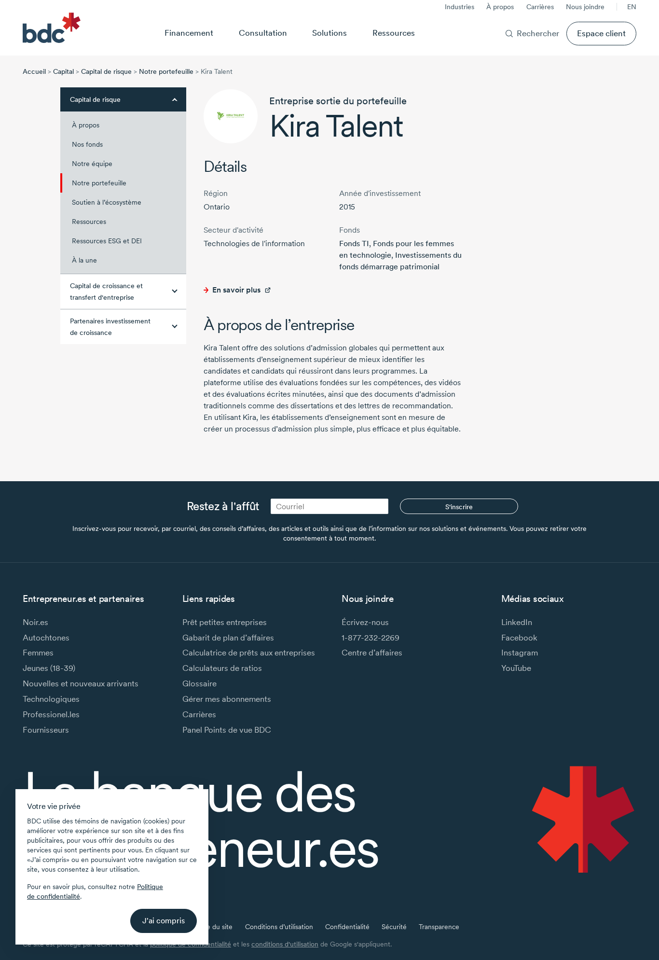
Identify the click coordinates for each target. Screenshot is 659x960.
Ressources (393, 33)
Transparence (439, 927)
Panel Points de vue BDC (226, 729)
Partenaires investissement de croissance (110, 326)
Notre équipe (92, 163)
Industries (459, 7)
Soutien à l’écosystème (106, 202)
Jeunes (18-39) (49, 668)
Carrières (540, 7)
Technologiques (51, 699)
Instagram (519, 652)
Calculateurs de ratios (222, 668)
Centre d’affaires (372, 652)
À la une (84, 260)
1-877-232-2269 (370, 637)
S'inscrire (459, 507)
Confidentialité (347, 927)
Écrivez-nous (365, 622)
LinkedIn (516, 622)
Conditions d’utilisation (279, 927)
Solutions (329, 33)
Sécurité (394, 927)
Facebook (519, 637)
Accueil (34, 71)
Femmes (38, 652)
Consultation (263, 33)
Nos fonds (87, 144)
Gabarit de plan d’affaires (228, 637)
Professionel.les (51, 714)
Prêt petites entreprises (224, 622)
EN (631, 7)
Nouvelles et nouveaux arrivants (80, 683)
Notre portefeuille (166, 71)
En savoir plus (236, 289)
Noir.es (35, 622)
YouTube (516, 668)
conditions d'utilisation (284, 944)
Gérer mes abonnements (226, 699)
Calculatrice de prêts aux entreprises (248, 652)
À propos (500, 7)
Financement (189, 33)
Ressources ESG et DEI (107, 241)
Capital (63, 71)
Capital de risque (106, 71)
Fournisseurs (46, 729)
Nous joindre (585, 7)
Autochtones (46, 637)
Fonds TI (354, 243)
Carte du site (213, 927)
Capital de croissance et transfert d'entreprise (106, 291)
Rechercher (538, 33)
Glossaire (199, 683)
